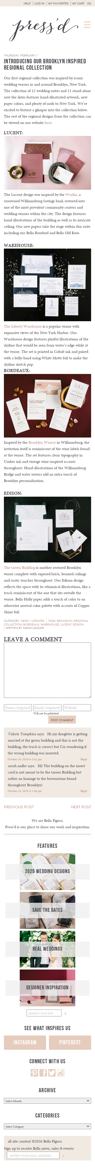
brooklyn (64, 621)
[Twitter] (52, 1075)
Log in (39, 3)
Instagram (25, 1042)
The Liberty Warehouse (23, 326)
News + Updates (32, 621)
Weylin (71, 194)
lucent (65, 624)
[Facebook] (43, 1075)
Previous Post (19, 807)
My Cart (81, 3)
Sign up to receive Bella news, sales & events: (39, 1148)
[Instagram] (61, 1075)
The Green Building (19, 567)
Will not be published (45, 713)
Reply (84, 759)
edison (78, 624)
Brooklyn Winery (42, 442)
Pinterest (70, 1042)
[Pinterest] (34, 1075)
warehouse (50, 624)
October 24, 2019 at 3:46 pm (25, 791)
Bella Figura (53, 820)
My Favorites (58, 3)
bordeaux (31, 624)
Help (27, 3)
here (48, 122)
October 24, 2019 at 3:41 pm (25, 759)
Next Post (81, 807)
